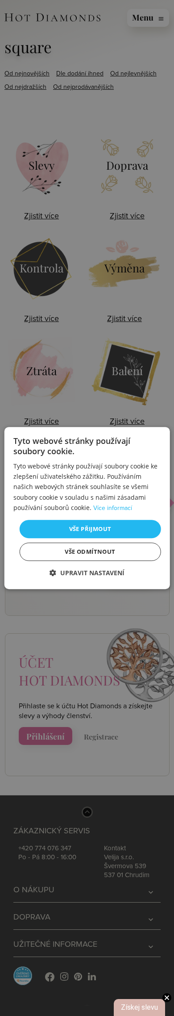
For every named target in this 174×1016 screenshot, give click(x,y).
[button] (87, 573)
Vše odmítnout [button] (90, 552)
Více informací (112, 508)
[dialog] (87, 508)
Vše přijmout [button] (90, 529)
